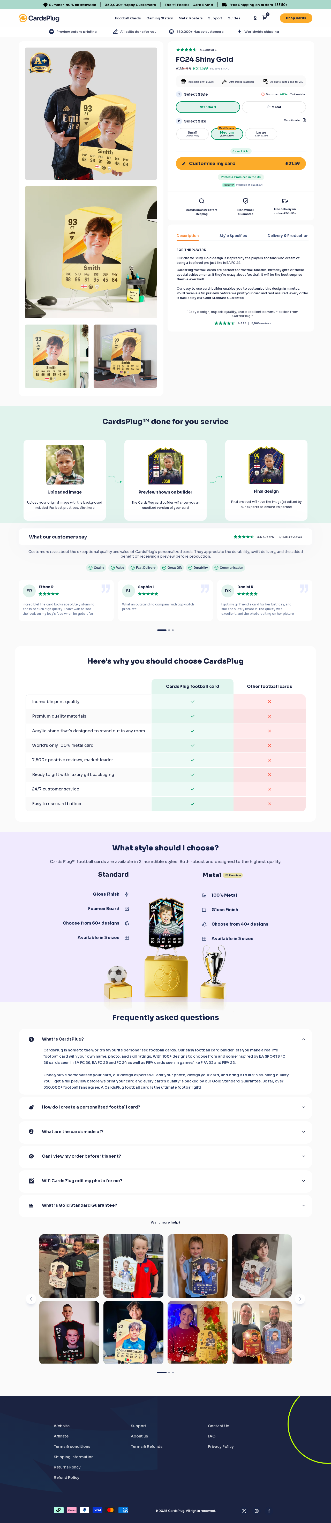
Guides (234, 18)
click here (87, 508)
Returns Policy (67, 1467)
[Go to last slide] (31, 1299)
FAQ (211, 1436)
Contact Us (218, 1426)
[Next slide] (300, 1299)
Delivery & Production (288, 235)
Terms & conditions (72, 1446)
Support (215, 18)
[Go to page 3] (173, 630)
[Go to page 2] (169, 630)
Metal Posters (191, 18)
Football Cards (128, 18)
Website (62, 1426)
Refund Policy (66, 1477)
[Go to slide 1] (162, 1372)
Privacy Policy (221, 1446)
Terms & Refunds (146, 1446)
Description (188, 235)
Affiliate (61, 1436)
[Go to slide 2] (169, 1372)
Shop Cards (296, 18)
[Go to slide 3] (173, 1372)
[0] (264, 18)
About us (139, 1436)
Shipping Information (74, 1457)
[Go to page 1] (162, 630)
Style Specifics (233, 235)
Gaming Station (159, 18)
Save (241, 151)
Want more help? (165, 1222)
